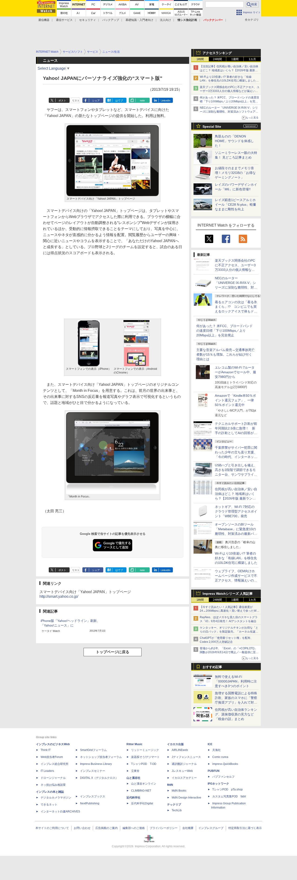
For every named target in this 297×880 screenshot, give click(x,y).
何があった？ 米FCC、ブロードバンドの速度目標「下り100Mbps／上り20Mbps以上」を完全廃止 (224, 330)
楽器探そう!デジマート (145, 757)
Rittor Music (134, 744)
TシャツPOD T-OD (143, 764)
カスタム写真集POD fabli (229, 796)
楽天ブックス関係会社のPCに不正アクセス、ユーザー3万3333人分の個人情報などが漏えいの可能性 (229, 91)
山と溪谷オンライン (143, 783)
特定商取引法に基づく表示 (245, 828)
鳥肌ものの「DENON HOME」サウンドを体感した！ (234, 140)
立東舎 (135, 771)
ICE (210, 744)
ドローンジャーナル (53, 777)
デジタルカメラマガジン (56, 797)
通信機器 (43, 20)
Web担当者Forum (52, 757)
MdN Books (179, 790)
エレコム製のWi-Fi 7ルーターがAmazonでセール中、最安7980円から (235, 372)
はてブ (119, 100)
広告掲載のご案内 (106, 828)
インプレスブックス (92, 796)
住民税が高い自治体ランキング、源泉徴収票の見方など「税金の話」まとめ (236, 714)
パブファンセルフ (223, 776)
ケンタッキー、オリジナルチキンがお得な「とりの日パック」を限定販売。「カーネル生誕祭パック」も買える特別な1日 (229, 631)
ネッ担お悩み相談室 (53, 784)
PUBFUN (214, 771)
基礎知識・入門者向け (139, 20)
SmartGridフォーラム (93, 750)
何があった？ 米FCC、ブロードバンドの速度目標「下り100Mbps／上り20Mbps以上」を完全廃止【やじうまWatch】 (229, 101)
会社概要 (188, 828)
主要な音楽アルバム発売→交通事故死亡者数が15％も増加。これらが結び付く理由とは (225, 354)
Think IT (46, 750)
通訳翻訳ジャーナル (184, 764)
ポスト (62, 100)
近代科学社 (133, 797)
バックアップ (110, 20)
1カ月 (252, 59)
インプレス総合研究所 (54, 764)
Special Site (212, 126)
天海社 (216, 750)
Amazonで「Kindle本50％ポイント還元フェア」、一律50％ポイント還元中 (235, 400)
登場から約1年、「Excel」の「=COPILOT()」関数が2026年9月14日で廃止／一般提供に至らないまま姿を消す (229, 652)
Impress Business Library (96, 764)
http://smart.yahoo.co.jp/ (58, 596)
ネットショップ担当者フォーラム (101, 757)
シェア (96, 100)
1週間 (235, 59)
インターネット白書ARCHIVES (60, 811)
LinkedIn (165, 100)
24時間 (217, 59)
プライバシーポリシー (164, 828)
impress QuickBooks (225, 764)
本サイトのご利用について (52, 828)
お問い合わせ (82, 828)
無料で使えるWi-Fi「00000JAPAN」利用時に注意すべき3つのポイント (236, 681)
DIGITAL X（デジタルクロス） (99, 777)
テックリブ (174, 804)
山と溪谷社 (133, 777)
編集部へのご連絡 (134, 828)
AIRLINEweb (180, 750)
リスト (76, 100)
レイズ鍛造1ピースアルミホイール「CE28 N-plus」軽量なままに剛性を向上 (235, 204)
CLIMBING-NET (141, 790)
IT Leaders (47, 771)
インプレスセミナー (92, 771)
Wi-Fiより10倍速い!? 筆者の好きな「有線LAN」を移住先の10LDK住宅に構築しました (236, 558)
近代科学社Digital (142, 803)
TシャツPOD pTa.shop (227, 789)
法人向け (165, 20)
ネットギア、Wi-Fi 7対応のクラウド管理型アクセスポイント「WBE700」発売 (236, 511)
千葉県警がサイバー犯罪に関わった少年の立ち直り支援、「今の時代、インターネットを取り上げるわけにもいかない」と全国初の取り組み (236, 457)
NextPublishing (89, 803)
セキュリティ (87, 20)
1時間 (200, 59)
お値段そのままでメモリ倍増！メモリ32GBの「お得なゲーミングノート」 (235, 172)
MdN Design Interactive (186, 797)
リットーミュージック (145, 750)
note (142, 100)
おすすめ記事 (212, 667)
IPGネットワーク (218, 783)
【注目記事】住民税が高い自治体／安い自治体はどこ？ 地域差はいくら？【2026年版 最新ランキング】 (229, 70)
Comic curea (220, 757)
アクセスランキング (217, 53)
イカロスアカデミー (184, 777)
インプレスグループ (210, 828)
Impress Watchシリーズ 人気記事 (228, 593)
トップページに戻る (112, 652)
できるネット (49, 804)
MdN (170, 784)
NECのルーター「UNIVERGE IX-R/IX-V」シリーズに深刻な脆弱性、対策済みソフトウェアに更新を (229, 111)
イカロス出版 (175, 744)
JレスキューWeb (182, 771)
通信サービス (64, 20)
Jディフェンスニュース (186, 757)
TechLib (177, 810)
